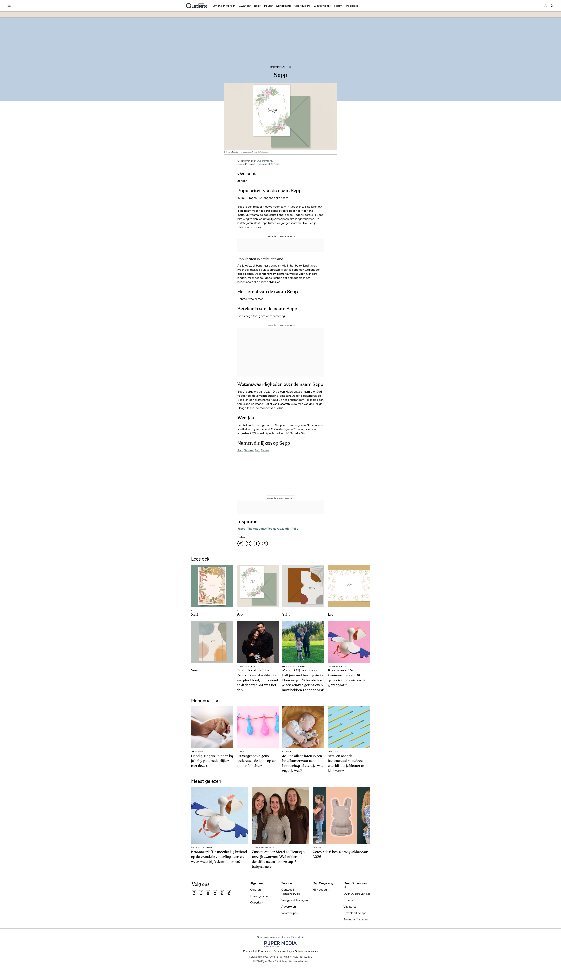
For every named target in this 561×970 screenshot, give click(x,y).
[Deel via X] (265, 543)
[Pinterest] (222, 892)
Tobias (271, 528)
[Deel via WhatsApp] (248, 543)
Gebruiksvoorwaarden (306, 951)
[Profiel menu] (545, 6)
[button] (283, 951)
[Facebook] (201, 892)
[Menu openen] (9, 6)
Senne (265, 450)
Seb (257, 450)
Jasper (242, 528)
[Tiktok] (229, 892)
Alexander (284, 528)
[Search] (552, 6)
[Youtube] (215, 892)
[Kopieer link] (240, 543)
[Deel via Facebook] (257, 543)
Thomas (252, 528)
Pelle (294, 528)
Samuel (249, 450)
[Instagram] (208, 892)
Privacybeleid (265, 951)
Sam (240, 450)
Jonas (263, 528)
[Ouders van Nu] (196, 5)
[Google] (194, 892)
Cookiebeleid (250, 951)
